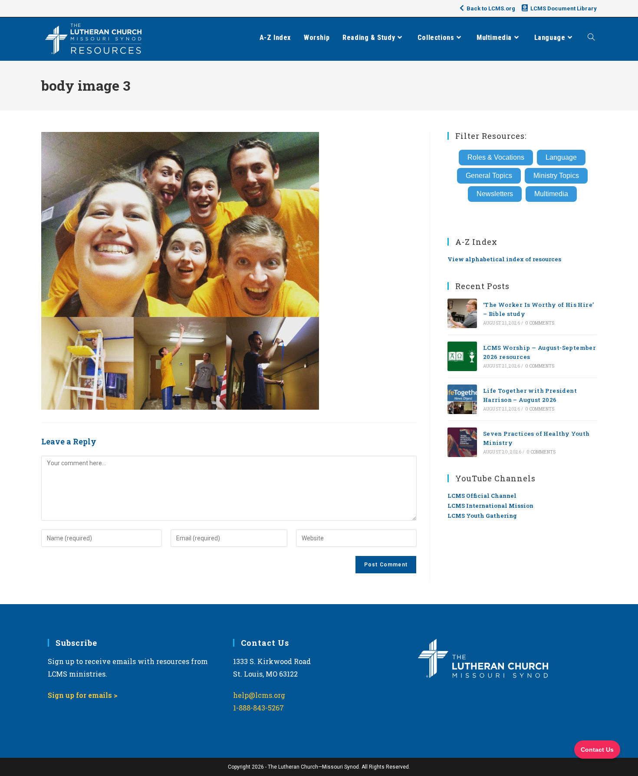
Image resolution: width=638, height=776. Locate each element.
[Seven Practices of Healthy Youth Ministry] (462, 442)
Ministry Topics (556, 175)
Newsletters (495, 193)
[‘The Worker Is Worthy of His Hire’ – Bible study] (462, 313)
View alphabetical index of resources (504, 259)
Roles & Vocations (495, 157)
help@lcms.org (259, 695)
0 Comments (539, 323)
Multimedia (551, 193)
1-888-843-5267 (258, 707)
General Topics (489, 175)
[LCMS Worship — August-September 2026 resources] (462, 356)
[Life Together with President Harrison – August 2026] (462, 399)
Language (561, 157)
